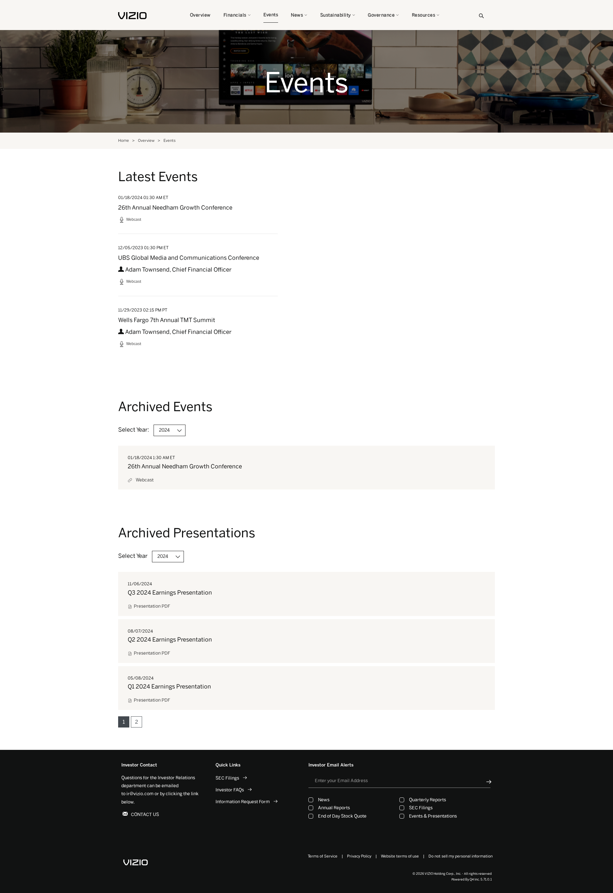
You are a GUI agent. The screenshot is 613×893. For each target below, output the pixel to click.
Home (123, 140)
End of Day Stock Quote (342, 816)
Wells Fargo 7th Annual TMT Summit (166, 320)
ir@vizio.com (140, 794)
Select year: (133, 429)
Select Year (133, 555)
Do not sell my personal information (460, 856)
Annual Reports (334, 807)
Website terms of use (400, 856)
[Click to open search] (481, 16)
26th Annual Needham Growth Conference (175, 207)
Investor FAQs (230, 790)
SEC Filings (227, 778)
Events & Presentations (433, 816)
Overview (146, 140)
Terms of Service (322, 856)
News (323, 799)
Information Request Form (243, 801)
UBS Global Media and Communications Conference (188, 257)
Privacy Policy (359, 856)
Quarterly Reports (427, 799)
